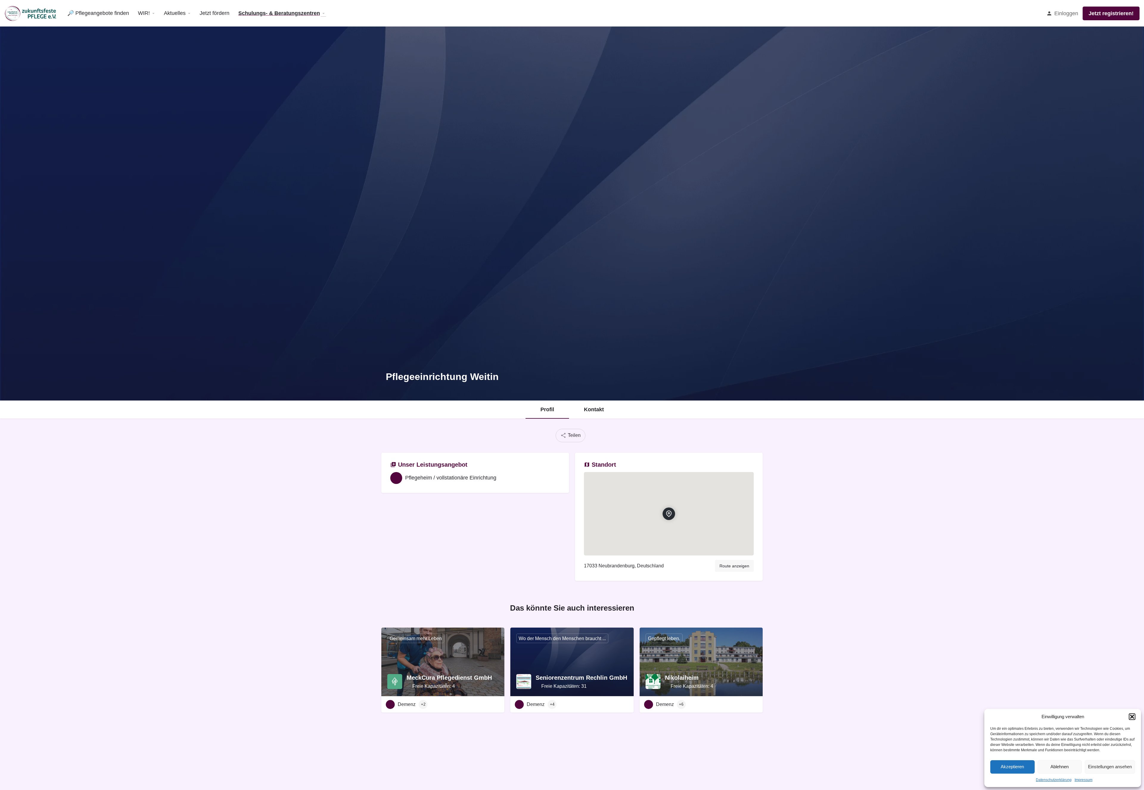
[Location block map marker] (669, 513)
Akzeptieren (1012, 766)
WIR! (144, 13)
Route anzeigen (734, 566)
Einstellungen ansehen (1110, 766)
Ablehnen (1059, 766)
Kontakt (594, 409)
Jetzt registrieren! (1111, 13)
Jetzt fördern (214, 13)
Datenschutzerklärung (1054, 780)
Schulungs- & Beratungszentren (279, 13)
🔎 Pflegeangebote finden (98, 13)
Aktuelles (175, 13)
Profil (547, 409)
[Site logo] (31, 12)
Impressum (1083, 780)
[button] (1132, 717)
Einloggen (1066, 13)
